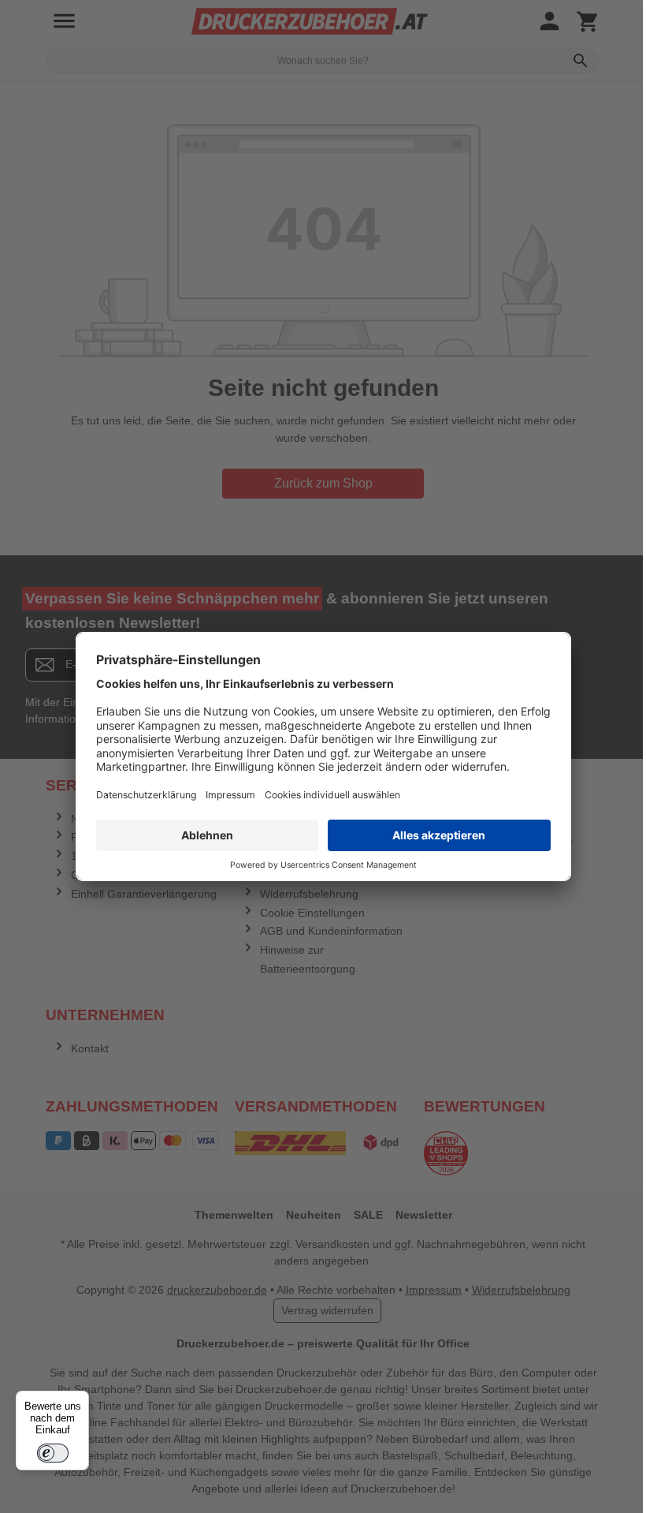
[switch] (53, 1453)
